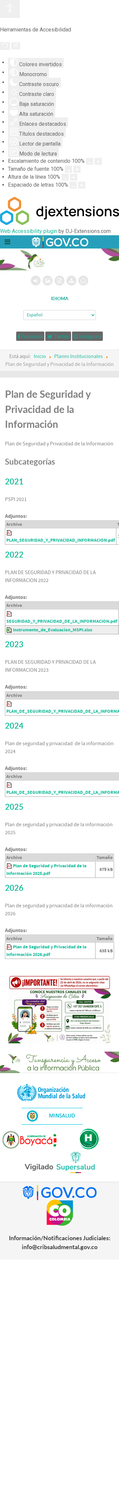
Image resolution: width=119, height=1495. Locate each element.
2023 (14, 644)
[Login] (36, 281)
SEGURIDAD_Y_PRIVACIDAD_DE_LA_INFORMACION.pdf (61, 621)
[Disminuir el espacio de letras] (73, 185)
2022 (14, 554)
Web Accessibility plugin (28, 231)
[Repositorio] (59, 281)
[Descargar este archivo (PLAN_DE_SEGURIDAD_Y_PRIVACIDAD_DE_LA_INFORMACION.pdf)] (9, 785)
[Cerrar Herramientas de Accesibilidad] (15, 45)
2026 (14, 887)
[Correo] (83, 281)
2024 (14, 725)
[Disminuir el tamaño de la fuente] (68, 169)
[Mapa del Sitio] (71, 281)
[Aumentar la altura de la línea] (73, 177)
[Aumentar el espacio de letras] (81, 185)
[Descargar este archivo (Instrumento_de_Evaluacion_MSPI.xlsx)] (9, 630)
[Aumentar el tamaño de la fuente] (77, 169)
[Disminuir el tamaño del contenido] (89, 161)
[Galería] (48, 281)
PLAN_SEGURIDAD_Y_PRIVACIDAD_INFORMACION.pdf (60, 540)
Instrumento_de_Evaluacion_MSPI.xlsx (52, 630)
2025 (14, 806)
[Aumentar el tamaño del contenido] (98, 161)
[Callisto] (59, 242)
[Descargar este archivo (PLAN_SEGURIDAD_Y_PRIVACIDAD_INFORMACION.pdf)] (9, 532)
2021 (14, 481)
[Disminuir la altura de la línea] (65, 177)
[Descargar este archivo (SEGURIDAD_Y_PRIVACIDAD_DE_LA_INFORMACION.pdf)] (9, 613)
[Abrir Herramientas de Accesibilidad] (10, 9)
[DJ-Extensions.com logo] (59, 223)
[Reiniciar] (5, 46)
